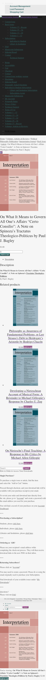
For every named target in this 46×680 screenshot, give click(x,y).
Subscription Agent (17, 93)
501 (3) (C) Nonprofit (9, 599)
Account (9, 3)
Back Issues (9, 24)
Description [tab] (9, 259)
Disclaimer (9, 79)
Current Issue (10, 21)
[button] (1, 152)
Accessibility (10, 65)
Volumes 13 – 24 (16, 32)
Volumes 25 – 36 (16, 30)
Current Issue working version (16, 76)
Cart (6, 68)
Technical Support (17, 57)
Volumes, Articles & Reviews (16, 126)
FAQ (7, 46)
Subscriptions (10, 38)
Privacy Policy (10, 104)
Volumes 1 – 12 (16, 35)
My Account (10, 98)
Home (7, 62)
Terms (40, 599)
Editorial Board (11, 52)
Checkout (8, 71)
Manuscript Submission (14, 49)
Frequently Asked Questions (16, 84)
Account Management (20, 6)
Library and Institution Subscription (23, 90)
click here (16, 523)
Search (6, 605)
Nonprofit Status (11, 101)
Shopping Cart (16, 12)
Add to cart (5, 255)
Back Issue (41, 141)
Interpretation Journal (27, 141)
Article (3, 144)
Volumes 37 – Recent (18, 27)
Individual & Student (18, 41)
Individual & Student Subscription (18, 87)
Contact (8, 55)
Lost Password (17, 9)
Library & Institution (18, 44)
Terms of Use (10, 109)
